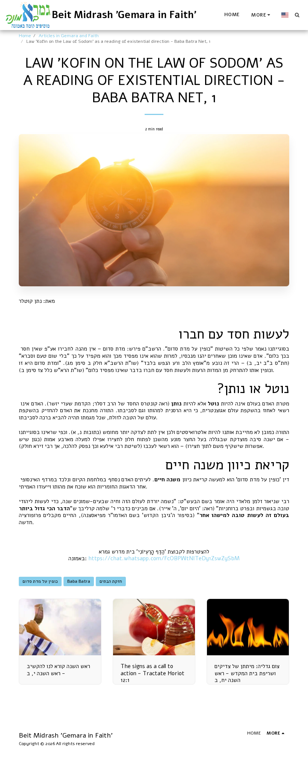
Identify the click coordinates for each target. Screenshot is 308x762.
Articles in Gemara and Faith (69, 36)
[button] (297, 14)
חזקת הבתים (111, 581)
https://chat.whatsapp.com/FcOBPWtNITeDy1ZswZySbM (164, 558)
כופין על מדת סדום (40, 581)
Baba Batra (78, 581)
